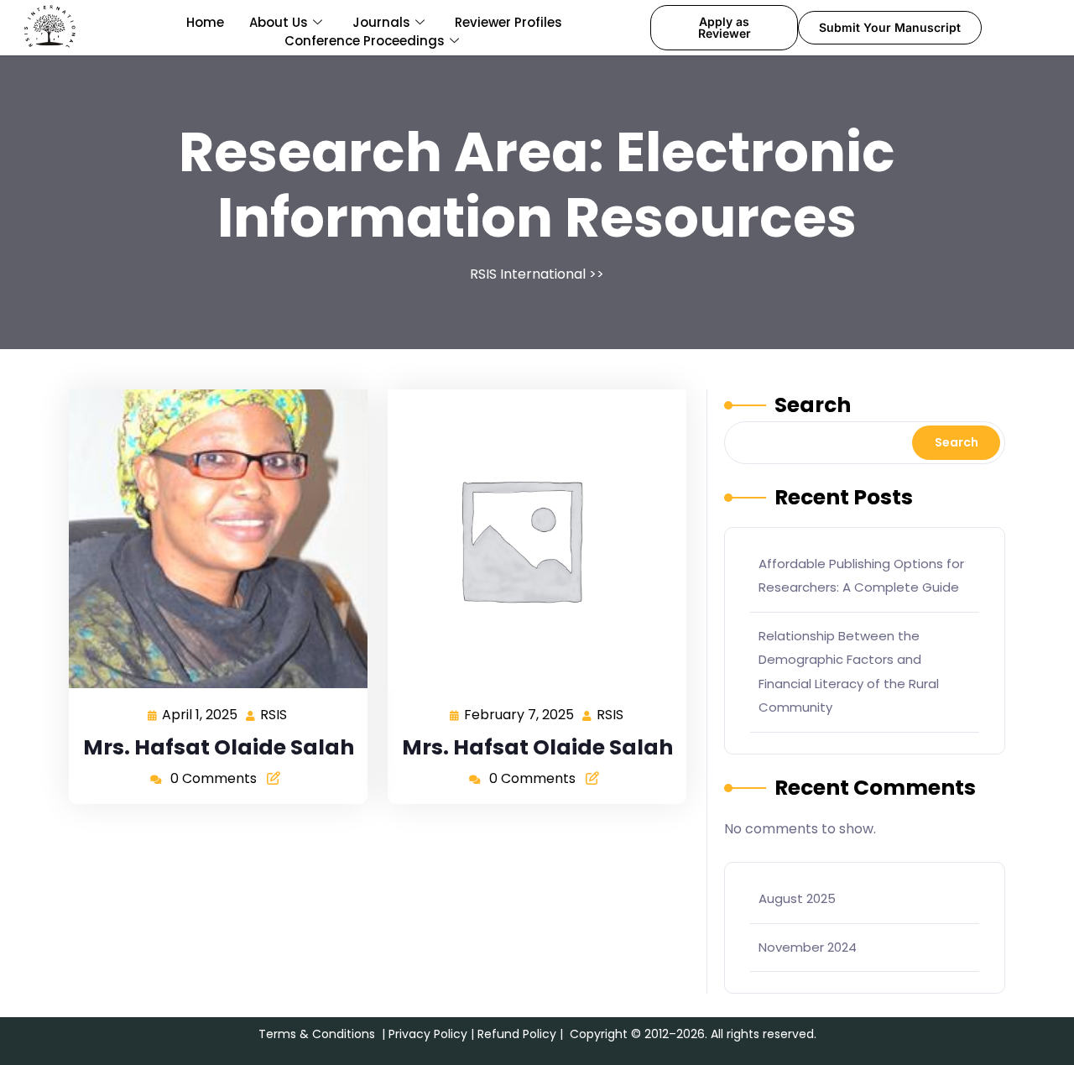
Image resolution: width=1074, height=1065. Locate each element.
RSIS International (528, 274)
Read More (211, 538)
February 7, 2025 (520, 713)
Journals (381, 22)
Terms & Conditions (316, 1034)
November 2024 (808, 947)
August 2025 (797, 898)
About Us (278, 22)
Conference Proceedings (364, 41)
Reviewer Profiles (508, 22)
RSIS (274, 713)
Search (812, 405)
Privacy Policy (427, 1034)
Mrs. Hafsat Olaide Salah (218, 747)
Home (205, 22)
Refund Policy (516, 1034)
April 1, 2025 (200, 713)
